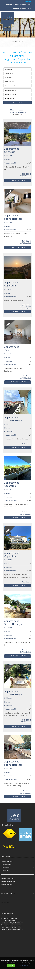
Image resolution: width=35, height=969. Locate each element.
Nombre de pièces (10, 90)
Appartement (9, 73)
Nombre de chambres (11, 94)
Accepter (11, 966)
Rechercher (17, 103)
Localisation (8, 77)
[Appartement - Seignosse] (17, 134)
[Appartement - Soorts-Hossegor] (17, 201)
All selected (8, 69)
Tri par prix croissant (17, 110)
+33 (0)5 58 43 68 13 (25, 8)
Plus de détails (23, 965)
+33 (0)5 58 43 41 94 (25, 5)
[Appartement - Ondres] (17, 332)
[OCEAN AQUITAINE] (7, 14)
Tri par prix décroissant (18, 112)
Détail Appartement (17, 180)
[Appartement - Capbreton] (17, 267)
